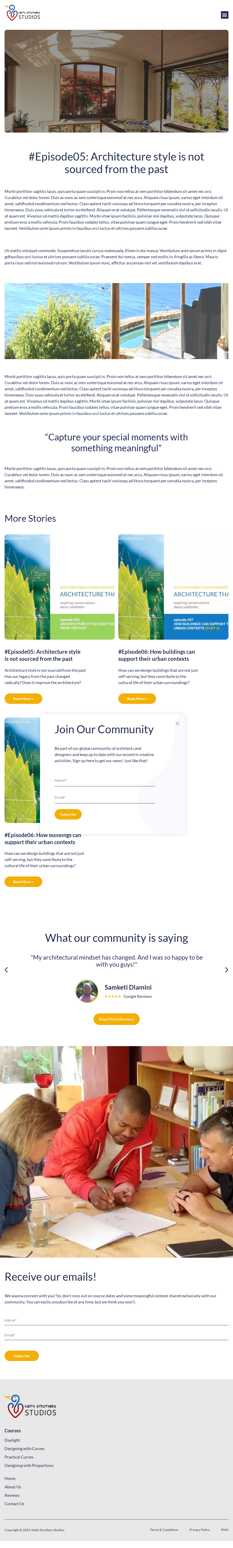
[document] (116, 774)
